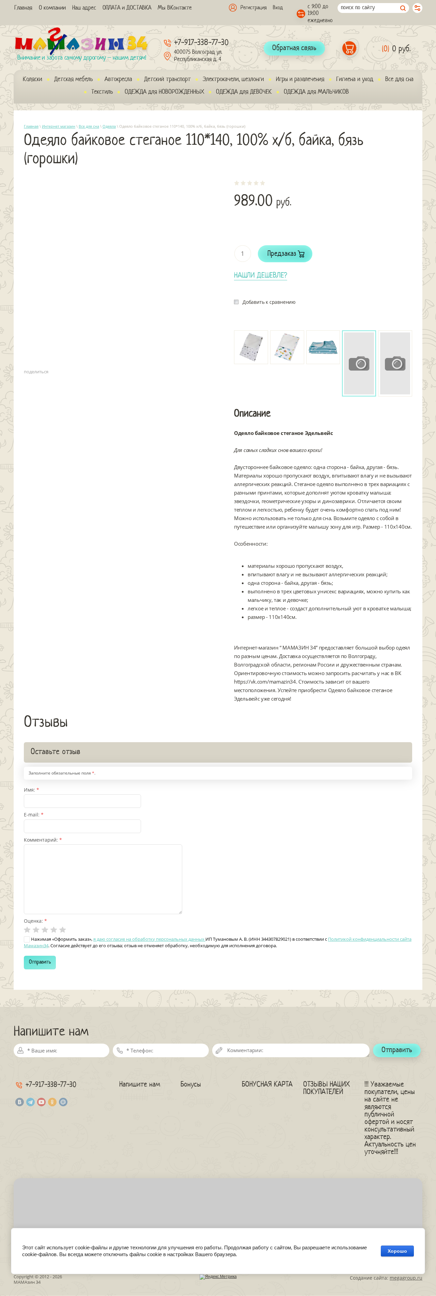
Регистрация (253, 8)
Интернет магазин (58, 126)
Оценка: (35, 921)
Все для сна (89, 126)
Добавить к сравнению (269, 302)
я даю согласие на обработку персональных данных (149, 939)
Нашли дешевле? (260, 275)
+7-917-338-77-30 (201, 43)
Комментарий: (43, 840)
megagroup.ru (406, 1278)
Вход (278, 8)
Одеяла (109, 126)
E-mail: (34, 814)
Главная (31, 126)
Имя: (31, 789)
